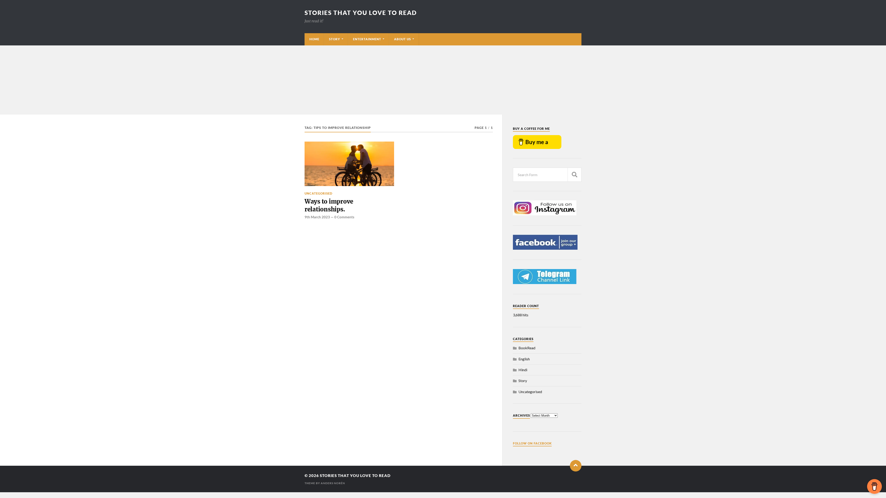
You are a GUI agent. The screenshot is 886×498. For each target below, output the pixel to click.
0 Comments (344, 217)
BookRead (526, 348)
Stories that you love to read (361, 12)
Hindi (522, 370)
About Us (402, 39)
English (524, 359)
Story (334, 39)
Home (314, 39)
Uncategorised (318, 193)
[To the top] (575, 465)
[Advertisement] (443, 80)
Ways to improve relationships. (329, 205)
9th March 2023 (317, 217)
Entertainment (367, 39)
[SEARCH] (574, 175)
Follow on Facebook (532, 443)
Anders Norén (333, 483)
